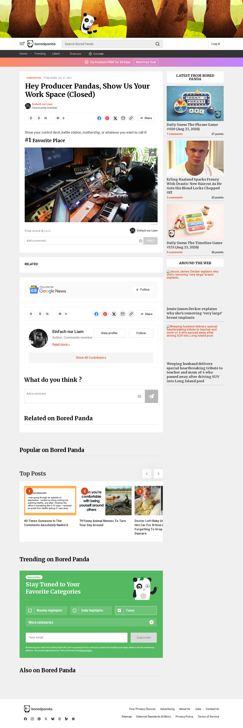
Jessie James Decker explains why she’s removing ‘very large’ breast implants (194, 313)
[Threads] (59, 718)
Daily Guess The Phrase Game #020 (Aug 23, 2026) (192, 127)
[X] (45, 718)
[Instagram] (32, 718)
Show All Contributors (91, 357)
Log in (215, 44)
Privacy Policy (184, 716)
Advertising (167, 709)
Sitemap (127, 716)
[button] (146, 473)
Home (23, 53)
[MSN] (66, 718)
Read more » (61, 344)
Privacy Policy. (85, 650)
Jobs (198, 709)
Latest (56, 53)
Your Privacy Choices (142, 709)
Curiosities (33, 77)
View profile (109, 333)
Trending (40, 53)
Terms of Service (208, 716)
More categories (41, 622)
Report (154, 224)
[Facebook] (25, 718)
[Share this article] (152, 152)
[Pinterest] (39, 718)
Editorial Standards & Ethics (153, 716)
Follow (141, 333)
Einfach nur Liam (42, 104)
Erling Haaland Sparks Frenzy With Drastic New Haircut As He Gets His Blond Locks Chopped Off (194, 186)
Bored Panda (38, 709)
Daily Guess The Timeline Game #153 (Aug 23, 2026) (194, 245)
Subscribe (144, 637)
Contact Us (212, 709)
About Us (184, 709)
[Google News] (73, 718)
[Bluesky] (52, 718)
